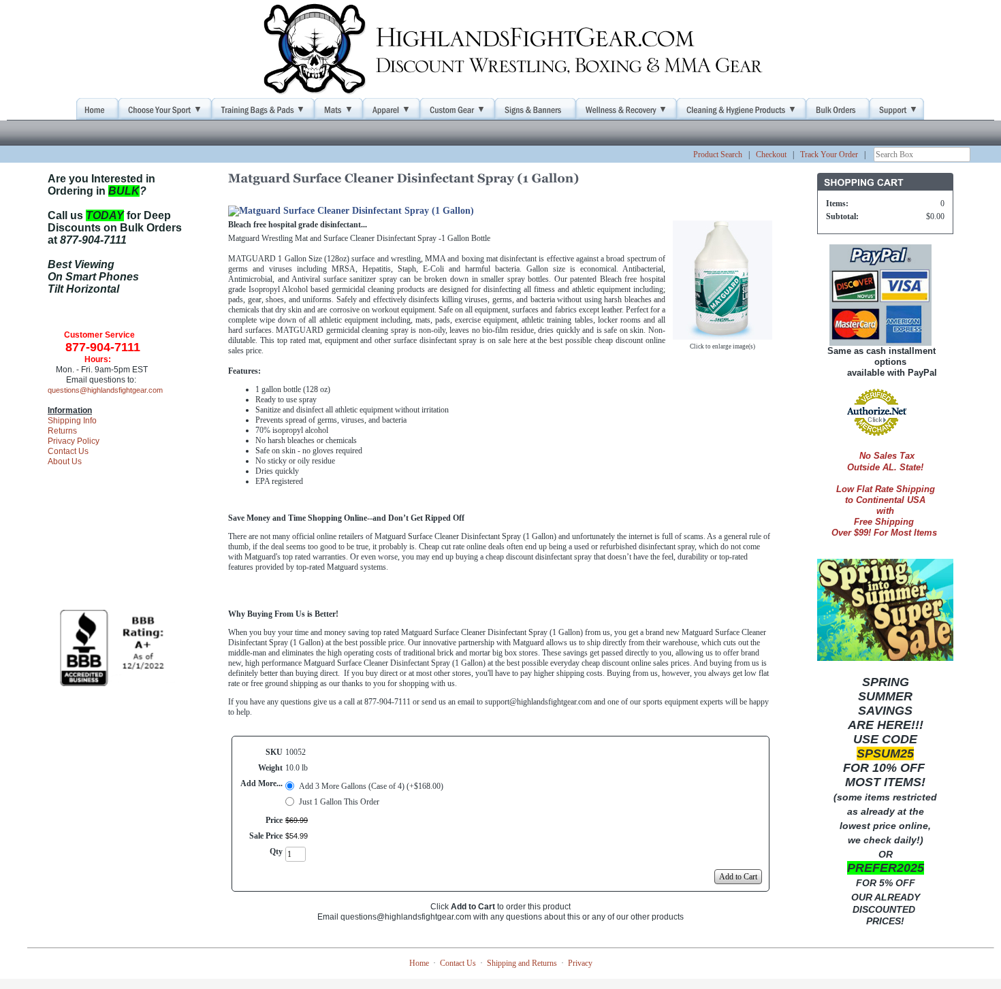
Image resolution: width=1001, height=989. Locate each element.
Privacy (580, 963)
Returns (62, 431)
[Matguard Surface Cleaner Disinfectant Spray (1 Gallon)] (722, 334)
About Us (65, 461)
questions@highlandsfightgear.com (105, 390)
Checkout (771, 154)
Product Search (717, 154)
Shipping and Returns (522, 963)
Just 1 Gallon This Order (339, 802)
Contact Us (68, 451)
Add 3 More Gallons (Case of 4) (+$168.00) (371, 786)
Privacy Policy (73, 441)
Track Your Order (829, 154)
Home (419, 963)
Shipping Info (72, 420)
